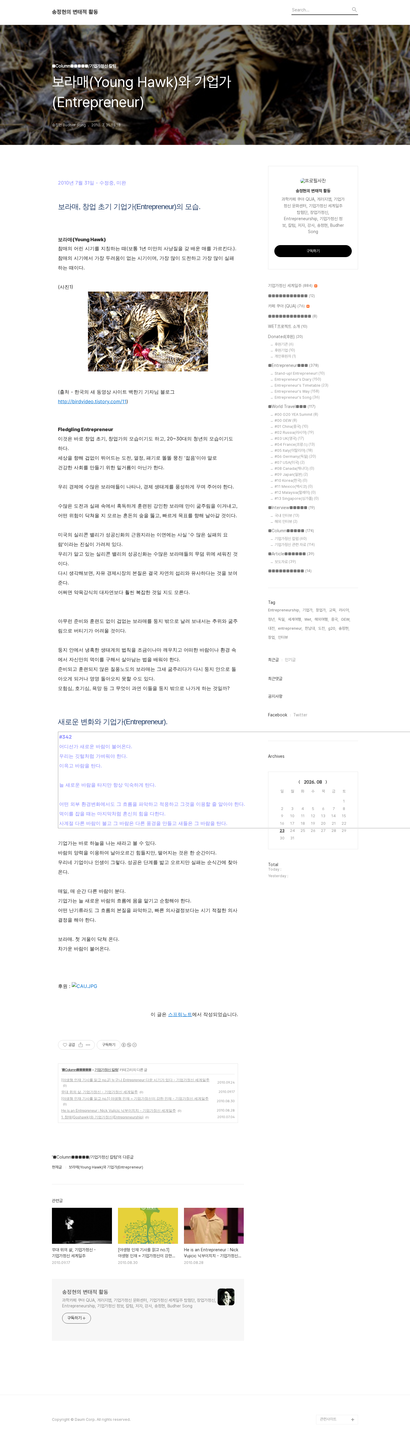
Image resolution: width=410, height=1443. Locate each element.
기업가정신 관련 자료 (295, 544)
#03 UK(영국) (289, 438)
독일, (281, 619)
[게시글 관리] (88, 1044)
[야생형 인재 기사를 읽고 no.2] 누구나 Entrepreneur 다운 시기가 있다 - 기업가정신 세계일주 (135, 1080)
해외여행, (322, 619)
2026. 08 (313, 782)
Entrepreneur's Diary (298, 379)
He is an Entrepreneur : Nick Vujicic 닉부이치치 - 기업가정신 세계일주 (118, 1110)
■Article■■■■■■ (291, 553)
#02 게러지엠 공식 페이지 (338, 1367)
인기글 (290, 659)
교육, (332, 610)
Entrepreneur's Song (297, 397)
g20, (332, 628)
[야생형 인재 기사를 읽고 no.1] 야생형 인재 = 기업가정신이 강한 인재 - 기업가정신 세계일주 (135, 1098)
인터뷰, (283, 637)
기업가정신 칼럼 (106, 1069)
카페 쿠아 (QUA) (286, 306)
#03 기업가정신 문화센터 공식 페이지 (338, 1386)
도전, (322, 628)
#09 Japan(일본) (291, 474)
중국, (335, 619)
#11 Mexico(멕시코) (294, 486)
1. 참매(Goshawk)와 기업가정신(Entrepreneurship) (102, 1117)
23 (282, 830)
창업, (272, 637)
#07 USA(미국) (290, 462)
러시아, (344, 610)
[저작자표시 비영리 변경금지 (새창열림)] (129, 1044)
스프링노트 (180, 1014)
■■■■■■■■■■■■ (292, 316)
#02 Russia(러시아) (294, 432)
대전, (272, 628)
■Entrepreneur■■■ (293, 365)
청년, (272, 619)
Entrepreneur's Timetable (301, 385)
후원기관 (284, 344)
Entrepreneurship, (284, 610)
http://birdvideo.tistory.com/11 (92, 401)
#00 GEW (286, 420)
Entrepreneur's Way (297, 391)
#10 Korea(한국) (291, 480)
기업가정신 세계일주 (290, 285)
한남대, (310, 628)
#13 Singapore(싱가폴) (297, 498)
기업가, (308, 610)
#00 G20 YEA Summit (296, 414)
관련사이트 (328, 1419)
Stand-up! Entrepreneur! (300, 373)
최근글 (273, 659)
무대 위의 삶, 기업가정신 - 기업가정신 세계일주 (99, 1092)
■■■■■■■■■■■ (291, 295)
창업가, (321, 610)
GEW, (345, 619)
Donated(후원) (285, 336)
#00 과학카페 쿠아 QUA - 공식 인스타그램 (338, 1328)
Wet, (308, 619)
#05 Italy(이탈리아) (294, 450)
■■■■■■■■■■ (290, 570)
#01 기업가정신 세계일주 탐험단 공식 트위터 (337, 1347)
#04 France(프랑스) (295, 444)
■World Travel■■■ (291, 406)
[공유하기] (80, 1044)
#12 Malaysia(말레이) (295, 492)
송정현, (344, 628)
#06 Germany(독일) (295, 456)
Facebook (277, 714)
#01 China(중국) (291, 426)
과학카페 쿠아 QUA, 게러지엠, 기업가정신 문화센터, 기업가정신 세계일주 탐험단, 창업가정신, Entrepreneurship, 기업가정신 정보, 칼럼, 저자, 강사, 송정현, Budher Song (139, 1303)
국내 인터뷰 (287, 515)
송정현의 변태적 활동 (75, 12)
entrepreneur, (290, 628)
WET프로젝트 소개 (287, 326)
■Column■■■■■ (76, 1069)
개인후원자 (285, 356)
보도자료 (285, 562)
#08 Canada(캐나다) (294, 468)
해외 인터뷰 (286, 521)
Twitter (300, 714)
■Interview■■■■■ (291, 507)
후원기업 (285, 350)
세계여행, (295, 619)
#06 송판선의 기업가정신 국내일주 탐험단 (338, 1405)
